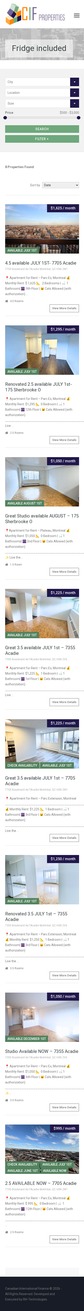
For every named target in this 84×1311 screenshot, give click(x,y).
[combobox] (42, 82)
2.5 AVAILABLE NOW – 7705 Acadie (41, 1183)
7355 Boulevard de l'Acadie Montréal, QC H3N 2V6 (36, 659)
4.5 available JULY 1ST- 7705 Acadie (40, 263)
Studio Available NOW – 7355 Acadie (41, 1051)
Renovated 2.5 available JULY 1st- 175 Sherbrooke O (38, 386)
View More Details (64, 308)
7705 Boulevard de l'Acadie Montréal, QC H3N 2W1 (36, 269)
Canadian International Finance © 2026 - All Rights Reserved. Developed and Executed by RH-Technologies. (33, 1294)
